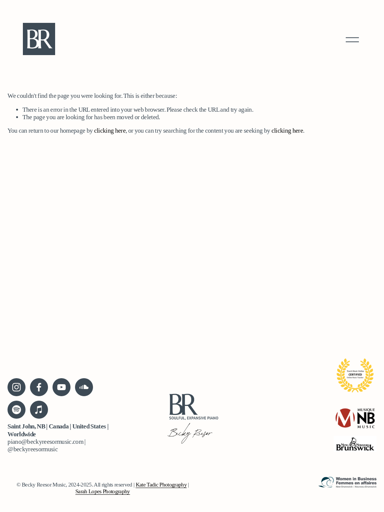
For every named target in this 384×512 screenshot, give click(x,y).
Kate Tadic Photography (161, 484)
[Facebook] (39, 387)
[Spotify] (17, 410)
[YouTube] (61, 387)
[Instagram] (17, 387)
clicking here (110, 130)
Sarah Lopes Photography (102, 491)
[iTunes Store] (39, 410)
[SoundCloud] (84, 387)
